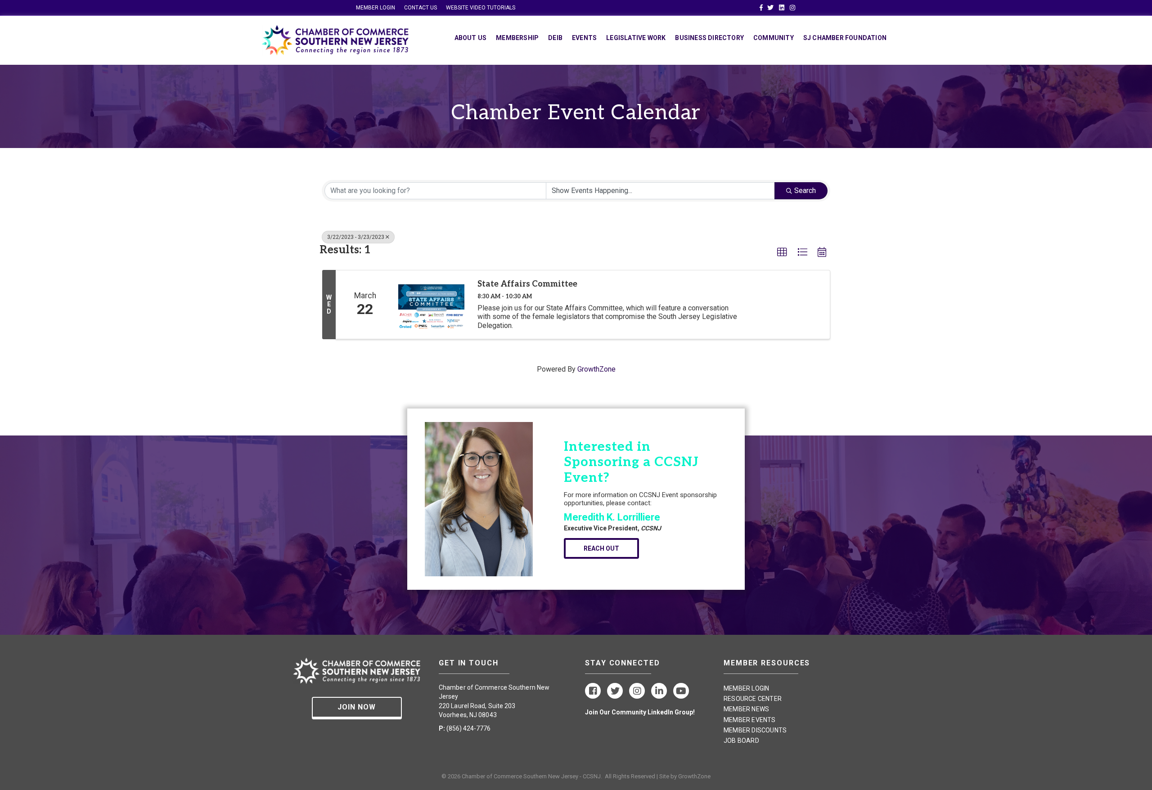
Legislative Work (636, 37)
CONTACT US (420, 7)
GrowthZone (596, 369)
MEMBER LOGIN (375, 7)
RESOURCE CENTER (753, 698)
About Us (470, 37)
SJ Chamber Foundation (844, 37)
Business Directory (709, 37)
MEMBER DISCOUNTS (755, 730)
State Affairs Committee (527, 284)
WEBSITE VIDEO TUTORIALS (480, 7)
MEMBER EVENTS (750, 719)
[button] (782, 252)
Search (805, 190)
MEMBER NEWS (746, 709)
